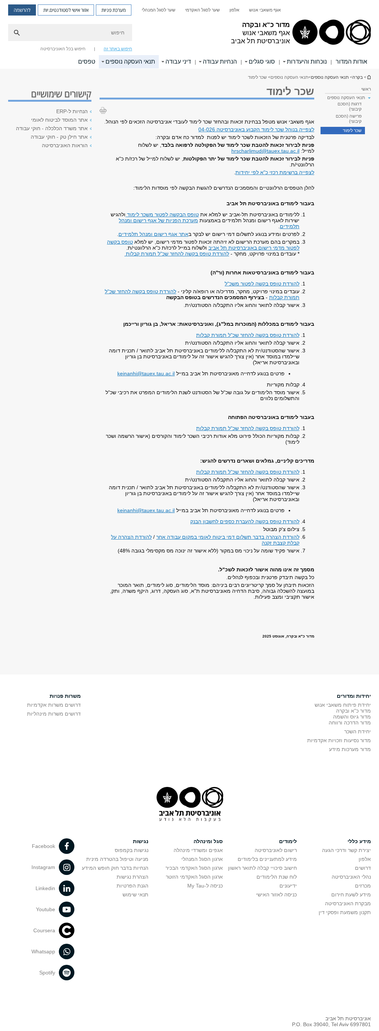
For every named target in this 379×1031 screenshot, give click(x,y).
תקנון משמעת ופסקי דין (345, 912)
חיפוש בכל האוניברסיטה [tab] (62, 48)
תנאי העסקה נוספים (130, 61)
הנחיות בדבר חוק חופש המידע (115, 868)
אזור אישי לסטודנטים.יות (65, 10)
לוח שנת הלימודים (276, 877)
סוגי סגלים (262, 61)
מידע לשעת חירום (351, 895)
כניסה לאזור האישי (276, 895)
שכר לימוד (352, 130)
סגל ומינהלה (208, 841)
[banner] (189, 34)
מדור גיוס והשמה (352, 717)
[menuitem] (265, 10)
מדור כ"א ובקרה (353, 711)
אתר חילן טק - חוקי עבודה (59, 137)
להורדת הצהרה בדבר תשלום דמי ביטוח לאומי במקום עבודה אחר (227, 537)
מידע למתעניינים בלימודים (267, 859)
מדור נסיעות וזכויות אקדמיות (339, 740)
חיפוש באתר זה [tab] (118, 48)
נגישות (140, 841)
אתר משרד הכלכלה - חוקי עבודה (52, 128)
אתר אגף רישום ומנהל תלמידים (153, 234)
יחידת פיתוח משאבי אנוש (343, 705)
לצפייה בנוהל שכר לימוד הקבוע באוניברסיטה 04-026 (256, 129)
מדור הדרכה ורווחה (350, 723)
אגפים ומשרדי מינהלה (198, 850)
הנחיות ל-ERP (72, 111)
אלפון (234, 10)
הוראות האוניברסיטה (65, 145)
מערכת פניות (113, 10)
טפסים (86, 61)
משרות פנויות (65, 696)
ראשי (366, 89)
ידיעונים (288, 886)
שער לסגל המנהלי (158, 10)
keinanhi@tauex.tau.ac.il (146, 373)
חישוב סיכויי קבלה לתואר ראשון (262, 868)
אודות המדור (351, 61)
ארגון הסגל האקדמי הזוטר (194, 877)
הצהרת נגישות (132, 877)
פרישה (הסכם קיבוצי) (349, 119)
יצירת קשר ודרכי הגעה (346, 850)
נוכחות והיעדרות (307, 61)
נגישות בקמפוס (131, 850)
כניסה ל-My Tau (205, 886)
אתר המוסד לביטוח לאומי (59, 120)
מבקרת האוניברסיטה (348, 903)
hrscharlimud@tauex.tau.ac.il (265, 151)
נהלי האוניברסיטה (351, 877)
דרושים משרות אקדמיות (54, 705)
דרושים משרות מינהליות (54, 714)
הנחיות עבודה (220, 61)
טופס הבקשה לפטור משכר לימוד (162, 214)
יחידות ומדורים (354, 696)
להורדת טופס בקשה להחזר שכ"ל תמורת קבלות (176, 254)
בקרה (369, 77)
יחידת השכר (357, 731)
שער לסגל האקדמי (202, 10)
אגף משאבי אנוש (265, 10)
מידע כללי (359, 841)
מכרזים (363, 886)
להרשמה (22, 10)
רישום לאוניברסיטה (276, 850)
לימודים (288, 841)
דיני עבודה (178, 61)
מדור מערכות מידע (350, 749)
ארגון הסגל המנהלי (202, 859)
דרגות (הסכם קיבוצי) (350, 106)
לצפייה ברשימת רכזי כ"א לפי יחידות (274, 172)
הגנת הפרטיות (132, 886)
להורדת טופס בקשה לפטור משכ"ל (262, 284)
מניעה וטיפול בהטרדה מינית (117, 859)
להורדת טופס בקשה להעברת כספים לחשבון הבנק (244, 521)
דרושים (363, 868)
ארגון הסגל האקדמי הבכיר (194, 868)
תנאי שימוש (135, 895)
